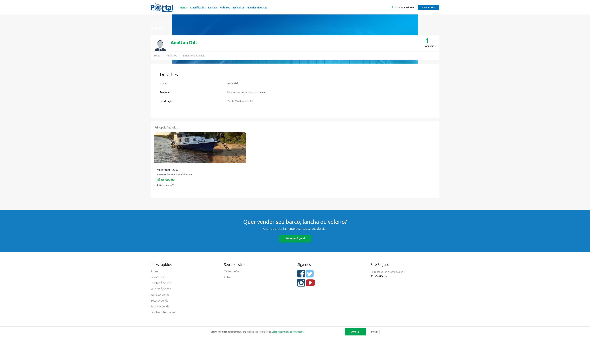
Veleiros (225, 7)
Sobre (157, 55)
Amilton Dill (184, 42)
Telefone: (165, 92)
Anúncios (172, 55)
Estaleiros (238, 7)
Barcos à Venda (160, 294)
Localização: (167, 101)
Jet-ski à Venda (160, 306)
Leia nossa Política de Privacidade (288, 332)
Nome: (163, 83)
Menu (182, 7)
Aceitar (355, 331)
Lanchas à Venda (161, 283)
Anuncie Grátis (428, 7)
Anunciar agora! (295, 238)
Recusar (374, 332)
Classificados (198, 7)
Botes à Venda (159, 300)
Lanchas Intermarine (163, 312)
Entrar (397, 7)
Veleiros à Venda (161, 288)
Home (153, 23)
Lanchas (213, 7)
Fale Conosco (159, 277)
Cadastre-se (408, 7)
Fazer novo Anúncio (194, 55)
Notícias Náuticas (257, 7)
